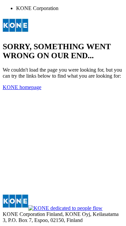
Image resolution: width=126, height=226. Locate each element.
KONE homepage (22, 87)
